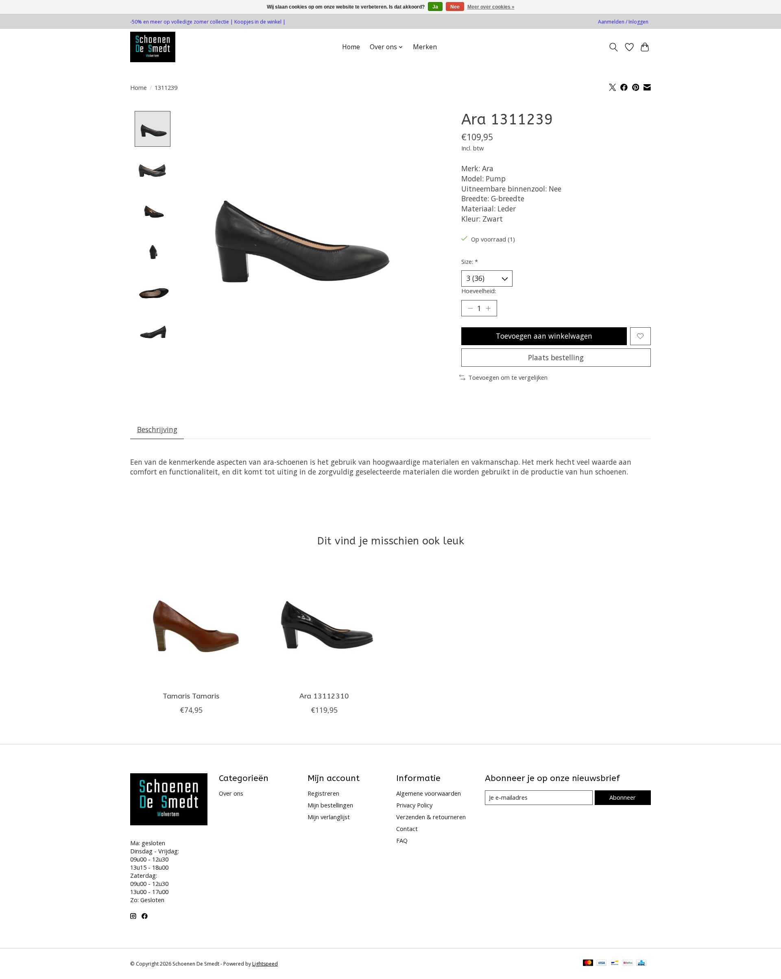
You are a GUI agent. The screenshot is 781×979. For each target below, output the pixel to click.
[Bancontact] (615, 963)
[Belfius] (628, 963)
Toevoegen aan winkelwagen (544, 336)
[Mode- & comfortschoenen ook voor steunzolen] (152, 47)
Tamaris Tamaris (191, 696)
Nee (455, 7)
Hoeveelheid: (478, 291)
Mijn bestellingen (330, 805)
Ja (435, 7)
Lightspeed (265, 963)
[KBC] (641, 963)
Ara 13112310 (324, 696)
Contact (407, 829)
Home (351, 47)
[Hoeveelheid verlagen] (470, 308)
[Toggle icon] (614, 47)
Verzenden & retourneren (431, 817)
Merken (425, 47)
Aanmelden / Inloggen (623, 21)
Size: (469, 261)
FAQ (402, 840)
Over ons (231, 793)
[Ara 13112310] (324, 624)
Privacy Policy (414, 805)
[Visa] (601, 963)
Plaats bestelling (556, 357)
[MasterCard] (588, 963)
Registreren (323, 793)
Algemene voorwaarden (428, 793)
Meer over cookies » (491, 7)
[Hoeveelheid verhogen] (488, 308)
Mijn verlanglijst (329, 817)
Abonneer (622, 797)
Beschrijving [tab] (157, 429)
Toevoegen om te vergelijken (508, 377)
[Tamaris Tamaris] (191, 624)
